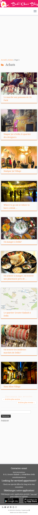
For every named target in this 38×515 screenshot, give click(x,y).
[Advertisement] (19, 37)
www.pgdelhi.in (19, 487)
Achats (10, 60)
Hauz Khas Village (12, 386)
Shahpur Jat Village (12, 171)
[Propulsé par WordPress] (29, 510)
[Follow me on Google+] (14, 507)
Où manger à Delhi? (13, 242)
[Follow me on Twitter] (8, 507)
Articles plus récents (26, 403)
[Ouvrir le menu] (35, 11)
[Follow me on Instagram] (16, 507)
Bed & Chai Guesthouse (19, 472)
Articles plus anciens (11, 399)
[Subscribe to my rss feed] (3, 507)
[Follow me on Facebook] (11, 507)
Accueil (3, 60)
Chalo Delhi (34, 494)
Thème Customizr (23, 512)
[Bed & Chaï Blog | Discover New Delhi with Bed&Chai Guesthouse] (19, 3)
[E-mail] (5, 507)
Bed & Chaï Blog (16, 510)
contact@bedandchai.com (19, 477)
